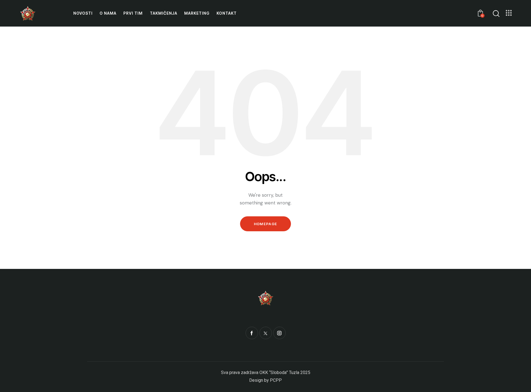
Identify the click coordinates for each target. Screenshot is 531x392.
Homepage (265, 224)
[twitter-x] (265, 333)
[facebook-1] (252, 333)
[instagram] (279, 333)
